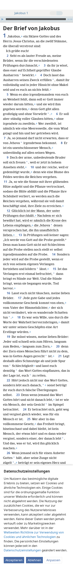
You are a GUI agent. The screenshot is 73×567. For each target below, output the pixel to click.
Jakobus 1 (21, 13)
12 (9, 211)
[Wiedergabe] (2, 19)
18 (19, 317)
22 (9, 380)
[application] (36, 19)
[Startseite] (5, 5)
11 (6, 182)
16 (9, 293)
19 (9, 337)
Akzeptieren (13, 560)
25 (29, 419)
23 (18, 395)
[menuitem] (5, 5)
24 (25, 409)
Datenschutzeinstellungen (22, 550)
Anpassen (53, 560)
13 (21, 235)
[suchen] (68, 5)
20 (58, 346)
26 (9, 453)
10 (33, 167)
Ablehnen (34, 560)
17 (20, 298)
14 (54, 254)
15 (55, 269)
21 (60, 356)
